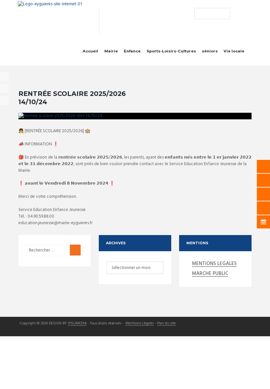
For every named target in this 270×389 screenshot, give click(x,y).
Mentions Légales (139, 323)
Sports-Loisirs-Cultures (171, 51)
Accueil (90, 51)
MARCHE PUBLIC (210, 274)
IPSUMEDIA (77, 323)
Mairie (111, 51)
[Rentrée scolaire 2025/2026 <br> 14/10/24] (135, 116)
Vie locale (234, 51)
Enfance (132, 51)
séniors (210, 51)
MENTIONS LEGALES (214, 264)
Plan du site (166, 323)
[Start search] (199, 13)
